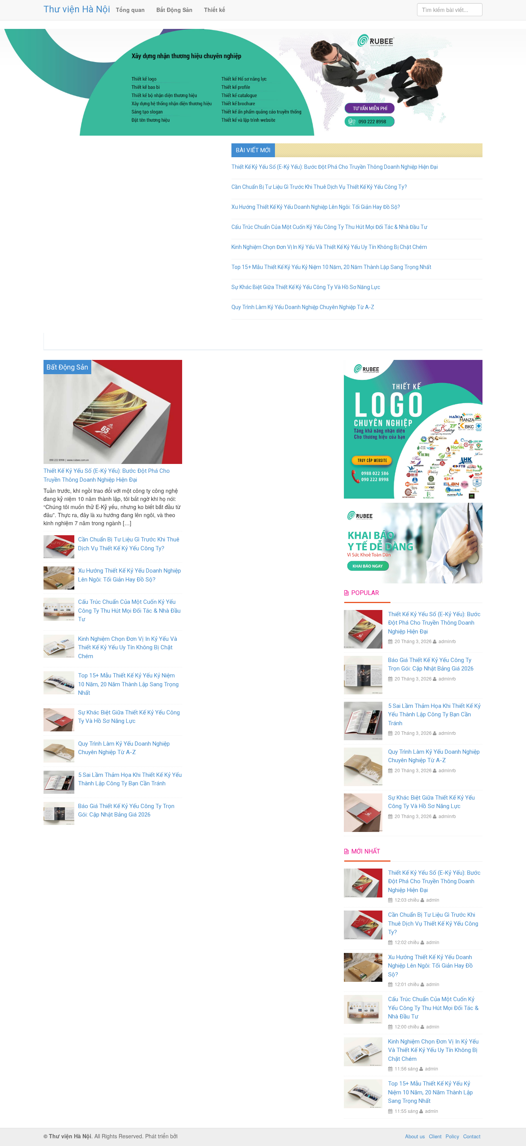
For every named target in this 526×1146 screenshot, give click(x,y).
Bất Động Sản (174, 9)
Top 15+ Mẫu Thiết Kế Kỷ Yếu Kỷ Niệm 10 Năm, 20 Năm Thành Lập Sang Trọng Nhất (331, 267)
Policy (452, 1136)
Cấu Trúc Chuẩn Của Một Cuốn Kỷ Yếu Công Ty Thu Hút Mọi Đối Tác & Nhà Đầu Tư (329, 227)
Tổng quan (130, 9)
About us (415, 1136)
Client (435, 1136)
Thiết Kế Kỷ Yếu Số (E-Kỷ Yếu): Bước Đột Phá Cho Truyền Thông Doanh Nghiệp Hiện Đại (334, 167)
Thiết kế (214, 9)
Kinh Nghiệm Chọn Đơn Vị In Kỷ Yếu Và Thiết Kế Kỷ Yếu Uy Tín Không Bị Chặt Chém (329, 247)
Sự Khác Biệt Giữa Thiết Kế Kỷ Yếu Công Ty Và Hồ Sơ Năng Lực (305, 287)
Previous (39, 141)
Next (224, 141)
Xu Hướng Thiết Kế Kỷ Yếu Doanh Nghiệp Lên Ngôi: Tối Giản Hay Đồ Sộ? (315, 207)
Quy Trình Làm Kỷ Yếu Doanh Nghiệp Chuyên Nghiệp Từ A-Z (302, 307)
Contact (472, 1136)
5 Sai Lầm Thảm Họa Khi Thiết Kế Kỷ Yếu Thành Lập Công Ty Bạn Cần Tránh (434, 714)
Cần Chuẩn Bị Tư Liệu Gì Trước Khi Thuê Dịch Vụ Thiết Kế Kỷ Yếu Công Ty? (319, 187)
